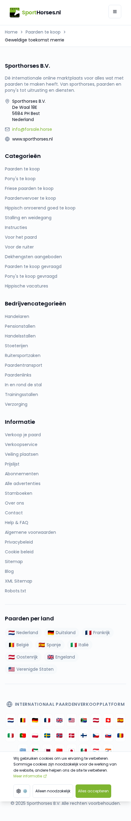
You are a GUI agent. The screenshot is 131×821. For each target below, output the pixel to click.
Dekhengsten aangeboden (33, 257)
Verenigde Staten (35, 669)
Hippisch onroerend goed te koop (40, 208)
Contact (14, 513)
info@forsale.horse (32, 129)
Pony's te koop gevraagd (31, 276)
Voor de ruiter (19, 247)
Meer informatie (27, 776)
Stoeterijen (16, 346)
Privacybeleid (19, 542)
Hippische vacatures (26, 286)
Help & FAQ (16, 522)
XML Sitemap (18, 581)
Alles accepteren (93, 791)
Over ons (14, 503)
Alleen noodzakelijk (52, 791)
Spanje (54, 645)
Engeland (65, 657)
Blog (9, 571)
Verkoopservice (21, 444)
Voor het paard (21, 237)
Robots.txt (15, 591)
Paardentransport (23, 365)
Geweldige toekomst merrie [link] (34, 40)
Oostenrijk (27, 657)
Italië (84, 645)
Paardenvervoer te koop (30, 198)
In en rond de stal (23, 385)
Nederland (27, 633)
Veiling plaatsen (21, 454)
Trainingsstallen (21, 394)
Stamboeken (18, 493)
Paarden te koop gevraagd (33, 266)
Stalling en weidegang (28, 218)
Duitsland (66, 633)
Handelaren (17, 316)
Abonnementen (22, 474)
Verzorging (16, 404)
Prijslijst (12, 464)
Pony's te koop (20, 179)
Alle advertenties (23, 483)
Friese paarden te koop (29, 188)
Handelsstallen (20, 336)
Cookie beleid (19, 552)
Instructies (16, 227)
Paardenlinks (18, 375)
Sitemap (14, 562)
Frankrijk (101, 633)
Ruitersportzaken (23, 355)
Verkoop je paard (23, 435)
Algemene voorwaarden (30, 532)
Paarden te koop (43, 32)
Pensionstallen (20, 326)
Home (11, 32)
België (22, 645)
